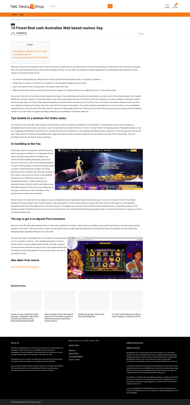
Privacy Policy (73, 353)
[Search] (110, 6)
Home (14, 14)
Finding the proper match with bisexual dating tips (91, 315)
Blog (21, 14)
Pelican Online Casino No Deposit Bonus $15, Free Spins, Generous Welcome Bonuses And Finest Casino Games (59, 317)
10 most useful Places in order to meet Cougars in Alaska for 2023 (126, 315)
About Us (72, 350)
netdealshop (21, 33)
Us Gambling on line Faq (22, 54)
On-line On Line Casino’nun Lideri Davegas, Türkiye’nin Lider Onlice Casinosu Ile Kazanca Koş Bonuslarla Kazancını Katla (25, 317)
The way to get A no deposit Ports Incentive (30, 57)
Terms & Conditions (76, 356)
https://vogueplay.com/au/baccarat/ (25, 267)
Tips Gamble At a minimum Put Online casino (30, 51)
